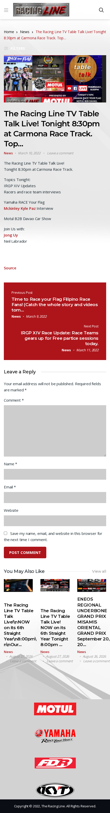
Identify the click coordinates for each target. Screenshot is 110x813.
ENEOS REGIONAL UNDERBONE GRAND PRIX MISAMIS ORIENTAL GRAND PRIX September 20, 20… (93, 622)
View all (99, 571)
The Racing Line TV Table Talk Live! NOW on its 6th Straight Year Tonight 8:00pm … (55, 627)
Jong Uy (11, 235)
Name (10, 463)
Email (10, 486)
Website (11, 510)
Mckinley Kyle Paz (20, 208)
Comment (14, 400)
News (24, 31)
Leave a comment (60, 153)
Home (9, 31)
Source (10, 267)
